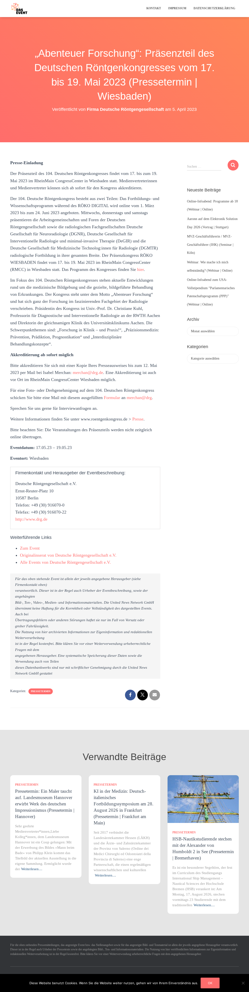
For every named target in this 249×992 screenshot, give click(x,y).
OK (210, 983)
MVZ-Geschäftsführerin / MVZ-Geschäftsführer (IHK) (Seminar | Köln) (210, 245)
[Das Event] (19, 8)
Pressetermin (40, 691)
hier (140, 269)
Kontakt (153, 8)
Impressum (177, 8)
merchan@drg (139, 397)
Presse (137, 419)
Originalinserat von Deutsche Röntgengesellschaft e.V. (68, 555)
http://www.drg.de (31, 519)
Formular (112, 397)
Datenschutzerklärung (214, 8)
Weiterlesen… (31, 869)
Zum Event (30, 548)
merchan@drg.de (88, 372)
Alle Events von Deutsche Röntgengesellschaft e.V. (65, 562)
